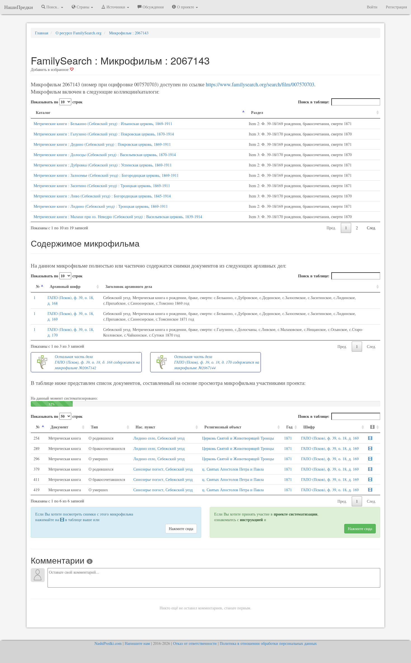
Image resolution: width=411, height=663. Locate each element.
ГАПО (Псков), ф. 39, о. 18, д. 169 (330, 438)
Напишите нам (137, 643)
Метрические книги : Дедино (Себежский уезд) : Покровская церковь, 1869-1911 (102, 144)
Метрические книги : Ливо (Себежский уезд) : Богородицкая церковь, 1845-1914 (102, 196)
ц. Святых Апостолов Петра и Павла (233, 469)
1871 (288, 438)
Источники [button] (115, 6)
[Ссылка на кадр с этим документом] (370, 438)
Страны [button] (82, 6)
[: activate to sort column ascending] (372, 427)
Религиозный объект (222, 427)
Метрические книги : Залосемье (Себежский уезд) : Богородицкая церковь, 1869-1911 (106, 175)
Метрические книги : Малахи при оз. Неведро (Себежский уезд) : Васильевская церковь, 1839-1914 (118, 216)
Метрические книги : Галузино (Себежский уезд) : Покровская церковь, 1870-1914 (104, 134)
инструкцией (251, 520)
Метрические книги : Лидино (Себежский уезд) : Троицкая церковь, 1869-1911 (101, 206)
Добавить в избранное (50, 69)
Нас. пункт (145, 427)
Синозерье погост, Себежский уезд (163, 469)
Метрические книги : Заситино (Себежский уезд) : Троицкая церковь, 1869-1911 (102, 185)
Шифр (309, 427)
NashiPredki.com (108, 643)
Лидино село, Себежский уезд (159, 438)
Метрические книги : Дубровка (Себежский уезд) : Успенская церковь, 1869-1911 (103, 165)
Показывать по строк (56, 102)
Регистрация (396, 6)
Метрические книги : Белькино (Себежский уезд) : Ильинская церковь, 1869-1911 (103, 123)
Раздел (257, 112)
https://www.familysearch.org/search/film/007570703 (260, 84)
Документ (59, 427)
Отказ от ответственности (195, 643)
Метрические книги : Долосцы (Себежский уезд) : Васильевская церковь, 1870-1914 (105, 154)
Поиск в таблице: (313, 102)
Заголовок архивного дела (128, 286)
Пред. (331, 227)
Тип (94, 427)
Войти (372, 6)
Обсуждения (152, 6)
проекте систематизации (295, 514)
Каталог (43, 112)
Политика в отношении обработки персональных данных (268, 643)
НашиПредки (18, 7)
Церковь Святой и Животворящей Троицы (238, 438)
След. (371, 227)
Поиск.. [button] (52, 6)
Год (289, 427)
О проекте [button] (185, 6)
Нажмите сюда (181, 528)
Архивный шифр (65, 286)
